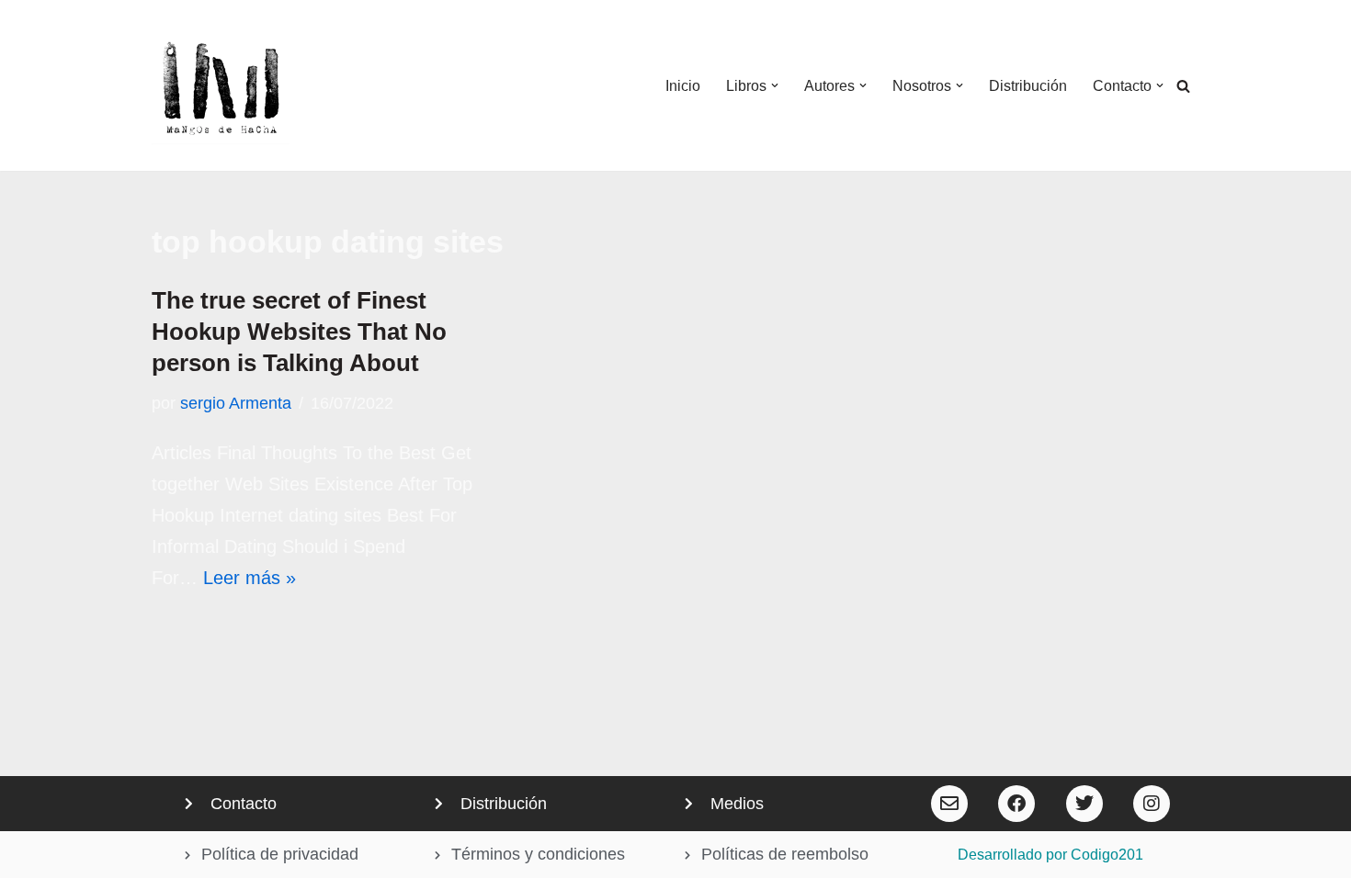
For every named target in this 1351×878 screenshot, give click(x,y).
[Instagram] (1151, 803)
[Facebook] (1016, 803)
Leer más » (249, 578)
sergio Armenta (235, 403)
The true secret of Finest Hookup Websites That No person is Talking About (299, 332)
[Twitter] (1084, 803)
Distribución (1028, 86)
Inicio (682, 86)
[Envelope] (949, 803)
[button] (774, 85)
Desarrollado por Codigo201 (1050, 854)
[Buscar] (1183, 86)
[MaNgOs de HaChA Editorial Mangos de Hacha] (221, 85)
